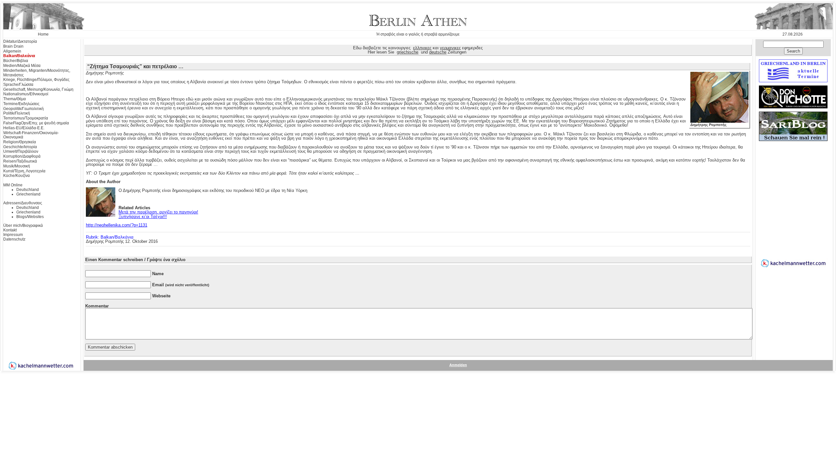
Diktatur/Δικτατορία (20, 41)
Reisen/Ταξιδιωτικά (20, 161)
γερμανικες (450, 47)
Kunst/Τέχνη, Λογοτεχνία (24, 171)
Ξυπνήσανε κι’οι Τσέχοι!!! (143, 216)
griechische (407, 52)
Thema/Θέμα (14, 99)
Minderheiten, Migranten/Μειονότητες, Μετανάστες (36, 72)
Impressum (13, 234)
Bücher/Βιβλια (15, 60)
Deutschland (27, 189)
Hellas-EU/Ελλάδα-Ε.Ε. (23, 128)
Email (180, 284)
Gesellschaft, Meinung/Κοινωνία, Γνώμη (38, 89)
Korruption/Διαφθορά (21, 156)
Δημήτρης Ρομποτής (708, 125)
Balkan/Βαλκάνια (19, 56)
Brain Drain (13, 46)
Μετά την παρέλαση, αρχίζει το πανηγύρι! (158, 212)
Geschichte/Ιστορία (20, 147)
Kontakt (10, 230)
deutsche (437, 52)
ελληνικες (422, 47)
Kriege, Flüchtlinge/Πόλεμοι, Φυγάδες (36, 79)
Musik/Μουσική (16, 166)
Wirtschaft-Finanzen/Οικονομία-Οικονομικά (31, 135)
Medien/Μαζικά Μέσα (21, 65)
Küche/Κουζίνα (16, 175)
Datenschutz (14, 239)
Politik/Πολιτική (16, 113)
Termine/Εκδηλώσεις (21, 104)
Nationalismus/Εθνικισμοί (25, 94)
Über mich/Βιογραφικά (23, 225)
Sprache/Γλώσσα (18, 84)
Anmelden (458, 365)
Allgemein (12, 51)
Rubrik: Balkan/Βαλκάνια (110, 237)
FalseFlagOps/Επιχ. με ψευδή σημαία (36, 123)
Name (158, 273)
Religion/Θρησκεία (19, 142)
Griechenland (28, 194)
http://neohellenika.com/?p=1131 (116, 225)
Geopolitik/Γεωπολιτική (23, 108)
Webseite (161, 295)
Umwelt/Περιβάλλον (20, 151)
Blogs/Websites (30, 216)
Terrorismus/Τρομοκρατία (25, 118)
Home (43, 34)
